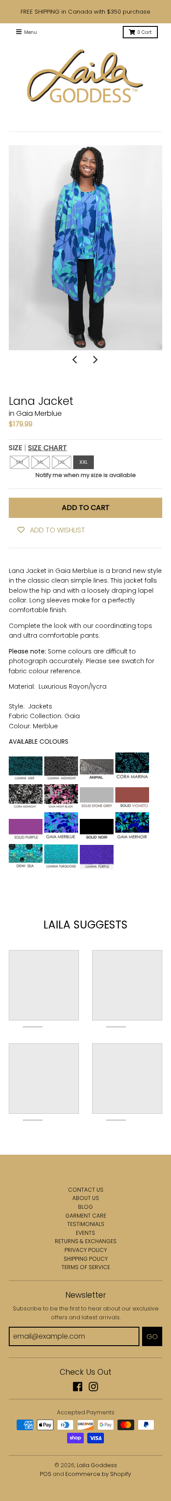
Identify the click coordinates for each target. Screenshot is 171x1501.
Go (152, 1337)
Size (38, 448)
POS (45, 1474)
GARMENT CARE (85, 1215)
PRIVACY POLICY (85, 1250)
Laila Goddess (97, 1465)
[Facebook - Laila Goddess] (77, 1386)
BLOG (85, 1207)
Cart (144, 32)
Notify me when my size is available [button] (86, 475)
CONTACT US (85, 1189)
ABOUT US (85, 1198)
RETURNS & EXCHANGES (86, 1241)
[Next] (95, 360)
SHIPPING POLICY (86, 1258)
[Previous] (76, 360)
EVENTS (85, 1233)
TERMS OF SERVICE (85, 1267)
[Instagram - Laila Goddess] (93, 1386)
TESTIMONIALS (85, 1224)
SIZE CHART (47, 448)
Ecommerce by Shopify (98, 1474)
